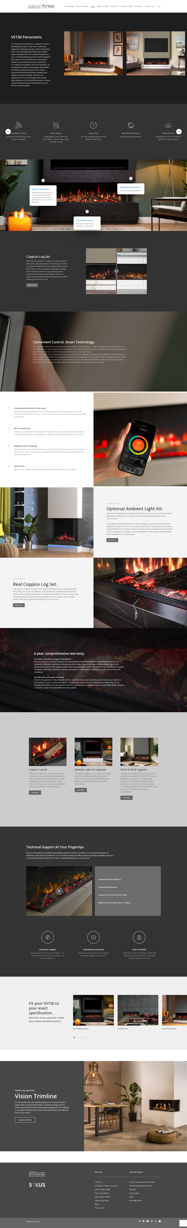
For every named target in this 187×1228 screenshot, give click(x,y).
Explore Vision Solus (102, 1200)
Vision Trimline (82, 6)
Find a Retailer (139, 949)
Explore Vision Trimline (103, 1197)
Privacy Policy (99, 1208)
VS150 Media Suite (81, 1028)
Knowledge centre (135, 1200)
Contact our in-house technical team (142, 1182)
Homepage (69, 6)
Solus (93, 6)
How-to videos (134, 1193)
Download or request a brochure (106, 1186)
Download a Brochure (93, 949)
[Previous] (8, 131)
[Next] (179, 131)
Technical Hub (127, 6)
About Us (114, 6)
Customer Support (47, 949)
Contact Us (149, 6)
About (97, 1204)
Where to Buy (103, 6)
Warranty (138, 6)
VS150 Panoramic (169, 1028)
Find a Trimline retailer (102, 1189)
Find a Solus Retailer (102, 1193)
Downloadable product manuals (140, 1186)
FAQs (131, 1197)
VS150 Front (123, 1028)
